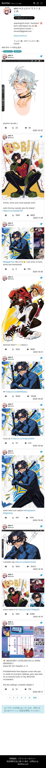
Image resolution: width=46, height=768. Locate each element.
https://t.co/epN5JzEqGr (25, 562)
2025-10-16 (38, 569)
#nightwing (8, 513)
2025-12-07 (38, 130)
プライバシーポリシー (27, 758)
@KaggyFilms (9, 262)
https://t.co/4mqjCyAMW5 (23, 438)
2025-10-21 (38, 352)
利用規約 (13, 758)
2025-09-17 (38, 692)
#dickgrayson (29, 510)
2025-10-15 (38, 617)
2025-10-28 (38, 272)
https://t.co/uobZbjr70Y (13, 211)
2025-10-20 (38, 399)
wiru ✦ (10, 55)
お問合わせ (34, 761)
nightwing (17, 51)
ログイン (13, 710)
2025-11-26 (38, 218)
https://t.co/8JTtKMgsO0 (28, 609)
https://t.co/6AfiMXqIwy (17, 392)
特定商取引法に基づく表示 (17, 761)
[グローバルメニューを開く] (41, 3)
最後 (35, 698)
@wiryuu (17, 15)
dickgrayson (8, 51)
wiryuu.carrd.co (20, 36)
